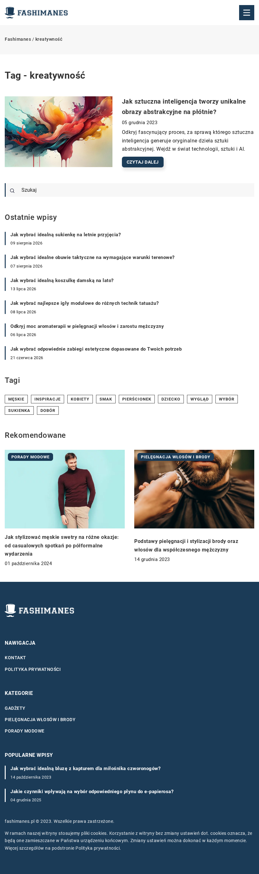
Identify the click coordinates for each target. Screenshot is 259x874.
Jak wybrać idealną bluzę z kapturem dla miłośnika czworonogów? (85, 768)
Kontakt (15, 657)
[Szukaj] (12, 190)
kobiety (80, 399)
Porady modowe (25, 730)
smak (105, 399)
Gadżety (15, 708)
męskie (16, 399)
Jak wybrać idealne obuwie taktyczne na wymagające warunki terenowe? (92, 257)
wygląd (199, 399)
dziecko (170, 399)
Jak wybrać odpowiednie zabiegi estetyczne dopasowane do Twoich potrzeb (96, 349)
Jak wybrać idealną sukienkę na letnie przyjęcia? (65, 235)
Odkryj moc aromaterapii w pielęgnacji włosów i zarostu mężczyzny (87, 326)
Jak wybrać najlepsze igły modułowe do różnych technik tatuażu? (84, 303)
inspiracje (47, 399)
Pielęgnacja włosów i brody (40, 719)
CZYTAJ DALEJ (143, 162)
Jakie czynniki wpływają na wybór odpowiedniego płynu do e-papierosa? (91, 791)
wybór (226, 399)
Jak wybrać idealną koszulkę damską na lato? (62, 280)
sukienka (19, 410)
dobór (47, 410)
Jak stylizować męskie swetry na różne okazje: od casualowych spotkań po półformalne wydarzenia (62, 545)
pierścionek (136, 399)
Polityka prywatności (33, 669)
